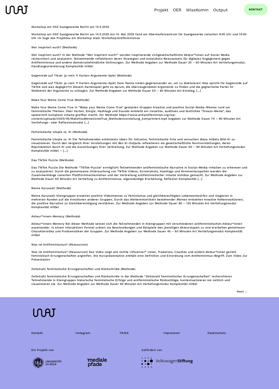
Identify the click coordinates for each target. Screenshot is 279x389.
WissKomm (197, 10)
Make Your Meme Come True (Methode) (60, 100)
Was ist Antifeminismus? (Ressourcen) (59, 244)
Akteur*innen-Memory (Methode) (55, 216)
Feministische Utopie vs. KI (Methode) (59, 132)
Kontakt (37, 333)
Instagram (82, 333)
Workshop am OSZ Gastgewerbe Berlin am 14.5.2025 (70, 27)
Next (242, 291)
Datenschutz (216, 333)
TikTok (124, 333)
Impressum (171, 333)
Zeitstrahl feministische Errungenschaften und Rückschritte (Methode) (83, 269)
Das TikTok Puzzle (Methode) (52, 160)
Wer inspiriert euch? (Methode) (54, 47)
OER (177, 10)
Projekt (161, 10)
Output (220, 10)
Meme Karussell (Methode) (51, 188)
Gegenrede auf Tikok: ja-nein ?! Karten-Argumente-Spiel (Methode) (81, 75)
